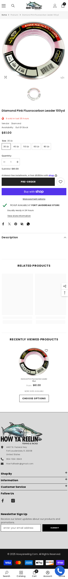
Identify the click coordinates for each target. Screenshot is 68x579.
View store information (19, 215)
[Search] (13, 6)
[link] (60, 182)
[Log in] (55, 6)
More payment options (34, 199)
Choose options (34, 398)
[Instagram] (13, 501)
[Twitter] (9, 223)
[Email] (21, 223)
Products (14, 15)
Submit (55, 527)
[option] (34, 51)
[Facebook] (3, 223)
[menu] (4, 6)
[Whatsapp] (28, 223)
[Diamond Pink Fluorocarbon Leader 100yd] (34, 361)
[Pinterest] (15, 223)
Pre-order (28, 181)
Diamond (16, 123)
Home (4, 15)
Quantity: (7, 155)
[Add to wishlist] (46, 350)
